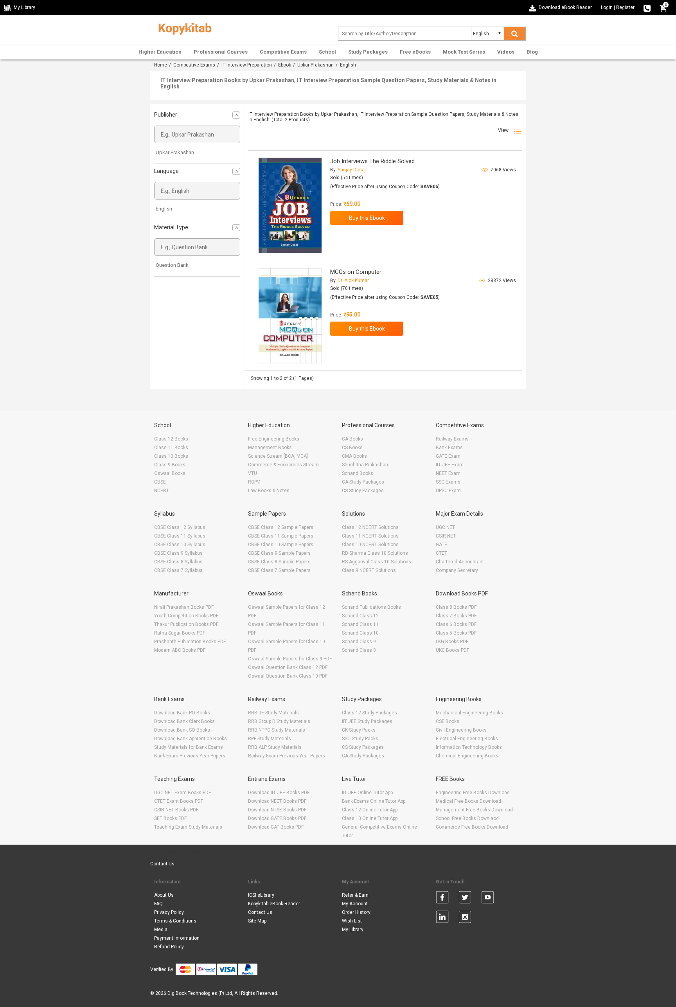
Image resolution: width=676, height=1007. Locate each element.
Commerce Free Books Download (472, 827)
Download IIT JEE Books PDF (278, 792)
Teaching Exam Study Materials (188, 827)
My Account (355, 903)
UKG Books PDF (452, 650)
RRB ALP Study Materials (275, 747)
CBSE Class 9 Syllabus (178, 553)
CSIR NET (446, 536)
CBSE (160, 482)
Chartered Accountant (460, 562)
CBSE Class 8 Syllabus (178, 562)
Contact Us (162, 864)
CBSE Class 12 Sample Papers (280, 527)
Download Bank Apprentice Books (190, 738)
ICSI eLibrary (261, 895)
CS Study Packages (363, 490)
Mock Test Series (464, 52)
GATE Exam (448, 456)
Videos (505, 52)
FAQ (158, 903)
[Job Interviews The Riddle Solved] (290, 205)
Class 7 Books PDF (456, 616)
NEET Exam (448, 473)
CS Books (352, 447)
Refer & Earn (355, 895)
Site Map (257, 921)
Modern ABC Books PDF (179, 650)
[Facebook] (442, 898)
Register (625, 7)
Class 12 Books (171, 439)
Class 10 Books (171, 456)
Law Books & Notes (268, 490)
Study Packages (368, 52)
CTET (441, 553)
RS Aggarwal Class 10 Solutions (376, 562)
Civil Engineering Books (461, 730)
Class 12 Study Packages (369, 713)
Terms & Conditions (175, 921)
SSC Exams (448, 482)
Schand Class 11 (360, 624)
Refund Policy (169, 946)
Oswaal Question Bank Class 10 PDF (287, 676)
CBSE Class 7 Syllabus (178, 570)
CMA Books (354, 456)
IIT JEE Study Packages (367, 721)
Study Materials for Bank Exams (188, 747)
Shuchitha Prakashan (365, 465)
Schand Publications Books (371, 607)
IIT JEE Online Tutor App (367, 792)
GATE (441, 544)
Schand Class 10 (360, 633)
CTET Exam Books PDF (178, 801)
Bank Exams (449, 447)
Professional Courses (221, 52)
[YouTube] (487, 898)
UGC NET (445, 527)
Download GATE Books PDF (277, 818)
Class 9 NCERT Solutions (369, 570)
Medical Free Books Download (468, 801)
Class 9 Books (169, 465)
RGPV (254, 482)
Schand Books (357, 473)
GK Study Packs (359, 730)
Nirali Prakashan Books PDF (184, 607)
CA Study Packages (363, 482)
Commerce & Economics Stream (283, 465)
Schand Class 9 (359, 641)
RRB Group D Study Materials (279, 721)
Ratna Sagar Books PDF (179, 633)
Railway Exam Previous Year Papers (286, 756)
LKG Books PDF (452, 641)
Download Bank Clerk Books (184, 721)
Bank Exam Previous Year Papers (189, 756)
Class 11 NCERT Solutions (370, 536)
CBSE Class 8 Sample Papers (279, 562)
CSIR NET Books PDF (176, 810)
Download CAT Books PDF (276, 827)
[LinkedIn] (442, 918)
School (327, 52)
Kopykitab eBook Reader (274, 903)
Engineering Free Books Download (473, 792)
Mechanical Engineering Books (469, 713)
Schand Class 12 (360, 616)
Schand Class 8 (359, 650)
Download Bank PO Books (182, 713)
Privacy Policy (169, 912)
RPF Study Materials (269, 738)
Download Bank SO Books (182, 730)
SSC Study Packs (360, 738)
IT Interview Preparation (246, 65)
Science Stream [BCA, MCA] (278, 456)
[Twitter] (464, 898)
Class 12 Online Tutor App (369, 810)
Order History (356, 912)
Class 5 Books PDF (456, 633)
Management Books (270, 447)
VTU (252, 473)
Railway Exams (452, 439)
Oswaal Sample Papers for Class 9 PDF (290, 659)
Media (160, 929)
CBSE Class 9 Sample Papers (279, 553)
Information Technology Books (469, 747)
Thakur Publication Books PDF (186, 624)
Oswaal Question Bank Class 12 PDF (287, 667)
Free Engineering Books (273, 439)
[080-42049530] (647, 7)
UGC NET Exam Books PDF (182, 792)
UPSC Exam (448, 490)
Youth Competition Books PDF (186, 616)
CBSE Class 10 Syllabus (179, 544)
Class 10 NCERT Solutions (370, 544)
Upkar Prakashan (315, 65)
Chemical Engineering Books (467, 756)
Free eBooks (415, 52)
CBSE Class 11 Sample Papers (280, 536)
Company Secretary (457, 570)
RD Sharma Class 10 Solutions (375, 553)
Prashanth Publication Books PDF (190, 641)
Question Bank (172, 265)
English (164, 209)
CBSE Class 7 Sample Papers (279, 570)
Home (160, 65)
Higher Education (160, 52)
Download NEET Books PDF (277, 801)
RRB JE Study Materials (273, 713)
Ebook (284, 65)
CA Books (352, 439)
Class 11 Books (171, 447)
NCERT (161, 490)
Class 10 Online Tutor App (369, 818)
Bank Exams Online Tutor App (373, 801)
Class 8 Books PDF (456, 607)
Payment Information (177, 938)
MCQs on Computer (355, 271)
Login (607, 7)
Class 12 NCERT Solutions (370, 527)
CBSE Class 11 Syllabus (179, 536)
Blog (532, 52)
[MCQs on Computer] (290, 315)
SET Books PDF (170, 818)
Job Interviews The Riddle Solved (372, 161)
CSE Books (447, 721)
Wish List (352, 921)
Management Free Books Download (474, 810)
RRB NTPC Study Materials (276, 730)
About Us (164, 895)
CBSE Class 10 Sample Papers (280, 544)
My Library (352, 929)
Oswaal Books (169, 473)
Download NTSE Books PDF (277, 810)
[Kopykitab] (183, 28)
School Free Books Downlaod (467, 818)
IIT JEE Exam (450, 465)
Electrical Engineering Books (467, 738)
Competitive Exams (283, 52)
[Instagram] (464, 918)
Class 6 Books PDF (456, 624)
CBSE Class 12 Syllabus (179, 527)
